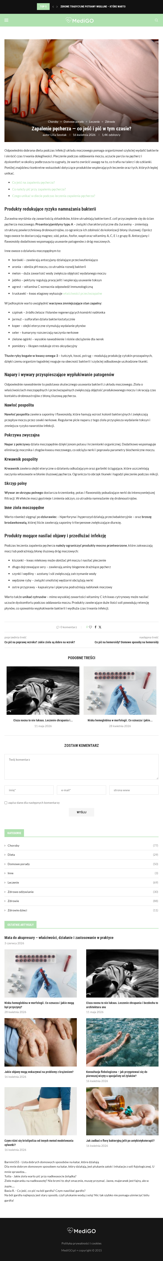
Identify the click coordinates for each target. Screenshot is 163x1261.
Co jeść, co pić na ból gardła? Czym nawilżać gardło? (51, 1190)
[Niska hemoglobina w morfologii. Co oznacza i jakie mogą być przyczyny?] (120, 690)
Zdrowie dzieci (83, 910)
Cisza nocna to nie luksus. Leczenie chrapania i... (43, 720)
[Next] (57, 6)
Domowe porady (83, 864)
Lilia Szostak (58, 135)
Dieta (83, 854)
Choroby (83, 845)
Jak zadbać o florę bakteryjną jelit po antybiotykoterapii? (120, 1140)
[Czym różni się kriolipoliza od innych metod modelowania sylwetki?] (40, 1111)
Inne (83, 873)
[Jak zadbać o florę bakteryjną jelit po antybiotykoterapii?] (122, 1111)
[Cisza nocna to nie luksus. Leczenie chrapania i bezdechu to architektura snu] (43, 690)
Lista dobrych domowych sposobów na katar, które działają (60, 1162)
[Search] (156, 20)
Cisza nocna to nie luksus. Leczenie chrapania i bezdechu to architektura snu (122, 1005)
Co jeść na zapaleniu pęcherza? (33, 182)
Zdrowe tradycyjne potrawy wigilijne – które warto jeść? (96, 6)
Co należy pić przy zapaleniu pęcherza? (39, 189)
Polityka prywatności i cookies (81, 1243)
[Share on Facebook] (95, 627)
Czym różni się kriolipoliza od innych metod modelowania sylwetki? (38, 1143)
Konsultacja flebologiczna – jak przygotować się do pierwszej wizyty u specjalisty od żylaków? (116, 1074)
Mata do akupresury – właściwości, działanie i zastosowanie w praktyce (59, 937)
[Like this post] (90, 627)
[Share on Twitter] (99, 627)
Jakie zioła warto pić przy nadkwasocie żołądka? (45, 1176)
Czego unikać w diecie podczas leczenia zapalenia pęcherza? (53, 196)
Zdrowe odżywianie (83, 892)
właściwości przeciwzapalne (82, 293)
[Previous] (53, 6)
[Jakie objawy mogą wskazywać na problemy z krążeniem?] (40, 1042)
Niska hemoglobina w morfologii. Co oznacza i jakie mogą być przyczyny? (39, 1005)
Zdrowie (83, 901)
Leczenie (83, 882)
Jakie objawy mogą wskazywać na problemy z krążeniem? (38, 1072)
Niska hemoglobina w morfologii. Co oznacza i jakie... (120, 720)
